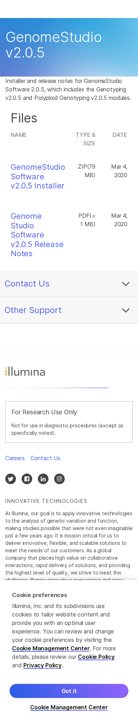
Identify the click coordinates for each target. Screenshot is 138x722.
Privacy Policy (42, 665)
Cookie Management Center (51, 648)
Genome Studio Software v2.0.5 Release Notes (37, 234)
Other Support (33, 310)
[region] (69, 651)
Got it (69, 690)
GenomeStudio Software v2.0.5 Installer (38, 176)
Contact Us (27, 283)
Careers (15, 458)
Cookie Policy (96, 656)
